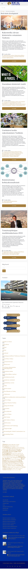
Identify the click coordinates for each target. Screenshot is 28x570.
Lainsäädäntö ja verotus (15, 103)
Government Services (7, 361)
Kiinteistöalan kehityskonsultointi (10, 181)
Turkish (8, 467)
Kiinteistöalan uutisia (9, 55)
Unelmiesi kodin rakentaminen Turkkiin (12, 131)
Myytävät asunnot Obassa (8, 524)
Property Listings (6, 400)
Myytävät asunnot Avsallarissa (9, 519)
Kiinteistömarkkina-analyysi (11, 252)
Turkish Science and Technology (10, 425)
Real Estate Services (7, 463)
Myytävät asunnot (6, 388)
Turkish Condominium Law (15, 467)
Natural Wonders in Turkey (9, 391)
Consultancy (6, 447)
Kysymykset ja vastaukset (13, 56)
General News (7, 452)
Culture (13, 447)
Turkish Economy (6, 422)
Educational (5, 353)
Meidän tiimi (5, 508)
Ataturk (4, 350)
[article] (14, 295)
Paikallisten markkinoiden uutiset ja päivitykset (13, 104)
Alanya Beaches (12, 444)
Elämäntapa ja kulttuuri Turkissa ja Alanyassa (13, 356)
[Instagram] (12, 566)
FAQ (4, 505)
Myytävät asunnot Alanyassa (9, 518)
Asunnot (6, 101)
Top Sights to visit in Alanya (12, 464)
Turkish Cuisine (6, 417)
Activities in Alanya (7, 341)
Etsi (4, 270)
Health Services (6, 364)
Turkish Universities (15, 469)
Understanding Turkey (7, 434)
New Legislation (20, 456)
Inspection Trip (20, 453)
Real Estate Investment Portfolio (12, 461)
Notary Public (10, 457)
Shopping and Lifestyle (7, 405)
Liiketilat (4, 385)
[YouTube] (15, 566)
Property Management (16, 459)
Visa (19, 469)
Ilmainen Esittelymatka (8, 506)
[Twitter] (10, 566)
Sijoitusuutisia (9, 57)
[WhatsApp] (17, 566)
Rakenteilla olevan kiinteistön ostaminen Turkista (12, 35)
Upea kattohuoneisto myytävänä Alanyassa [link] (12, 302)
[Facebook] (8, 566)
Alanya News (5, 344)
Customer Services (11, 448)
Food (23, 448)
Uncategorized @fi (14, 254)
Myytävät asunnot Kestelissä (9, 521)
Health (13, 453)
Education (19, 448)
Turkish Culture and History (17, 468)
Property (15, 457)
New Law (13, 456)
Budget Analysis (15, 445)
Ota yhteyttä (5, 500)
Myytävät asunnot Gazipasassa (9, 528)
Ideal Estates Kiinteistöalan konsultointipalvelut (12, 152)
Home (3, 11)
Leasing (13, 454)
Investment (6, 454)
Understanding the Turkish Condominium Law (13, 105)
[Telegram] (20, 566)
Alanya (5, 444)
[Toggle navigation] (26, 1)
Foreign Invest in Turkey (12, 450)
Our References (6, 394)
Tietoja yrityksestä (14, 156)
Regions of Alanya (19, 463)
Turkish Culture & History (8, 420)
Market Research (6, 456)
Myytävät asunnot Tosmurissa (9, 523)
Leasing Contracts (19, 454)
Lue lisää (14, 61)
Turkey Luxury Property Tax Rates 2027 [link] (16, 535)
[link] (14, 290)
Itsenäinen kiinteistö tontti (14, 84)
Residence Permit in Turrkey (9, 402)
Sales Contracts (13, 464)
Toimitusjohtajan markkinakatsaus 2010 (12, 231)
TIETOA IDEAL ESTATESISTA (9, 501)
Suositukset (5, 510)
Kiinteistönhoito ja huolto (8, 377)
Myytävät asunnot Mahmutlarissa (10, 526)
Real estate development (12, 460)
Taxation (19, 464)
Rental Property (6, 464)
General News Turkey (7, 358)
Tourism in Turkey (6, 414)
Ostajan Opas (6, 503)
